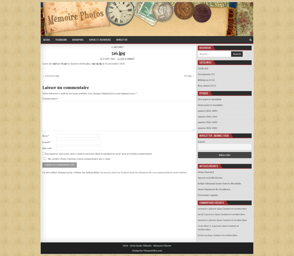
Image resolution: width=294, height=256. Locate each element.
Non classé (204, 85)
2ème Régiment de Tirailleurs (214, 189)
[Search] (250, 40)
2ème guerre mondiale (210, 105)
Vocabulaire (61, 39)
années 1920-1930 (207, 122)
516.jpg (118, 53)
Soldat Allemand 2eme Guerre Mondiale (219, 183)
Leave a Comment (127, 58)
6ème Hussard (206, 172)
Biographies (78, 39)
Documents (204, 74)
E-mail (46, 142)
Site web (47, 148)
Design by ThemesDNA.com (147, 251)
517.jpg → (189, 76)
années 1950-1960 (207, 128)
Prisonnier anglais (208, 195)
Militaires (118, 47)
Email (201, 141)
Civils (201, 68)
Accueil (46, 39)
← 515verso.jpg (50, 76)
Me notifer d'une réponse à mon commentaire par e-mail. (78, 159)
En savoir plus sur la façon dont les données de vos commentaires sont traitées (144, 172)
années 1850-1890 (207, 111)
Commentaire (50, 98)
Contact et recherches (100, 39)
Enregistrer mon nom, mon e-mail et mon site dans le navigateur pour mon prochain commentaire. (98, 154)
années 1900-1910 (207, 116)
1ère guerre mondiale (210, 99)
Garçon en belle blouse (210, 178)
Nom (45, 136)
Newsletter (121, 39)
